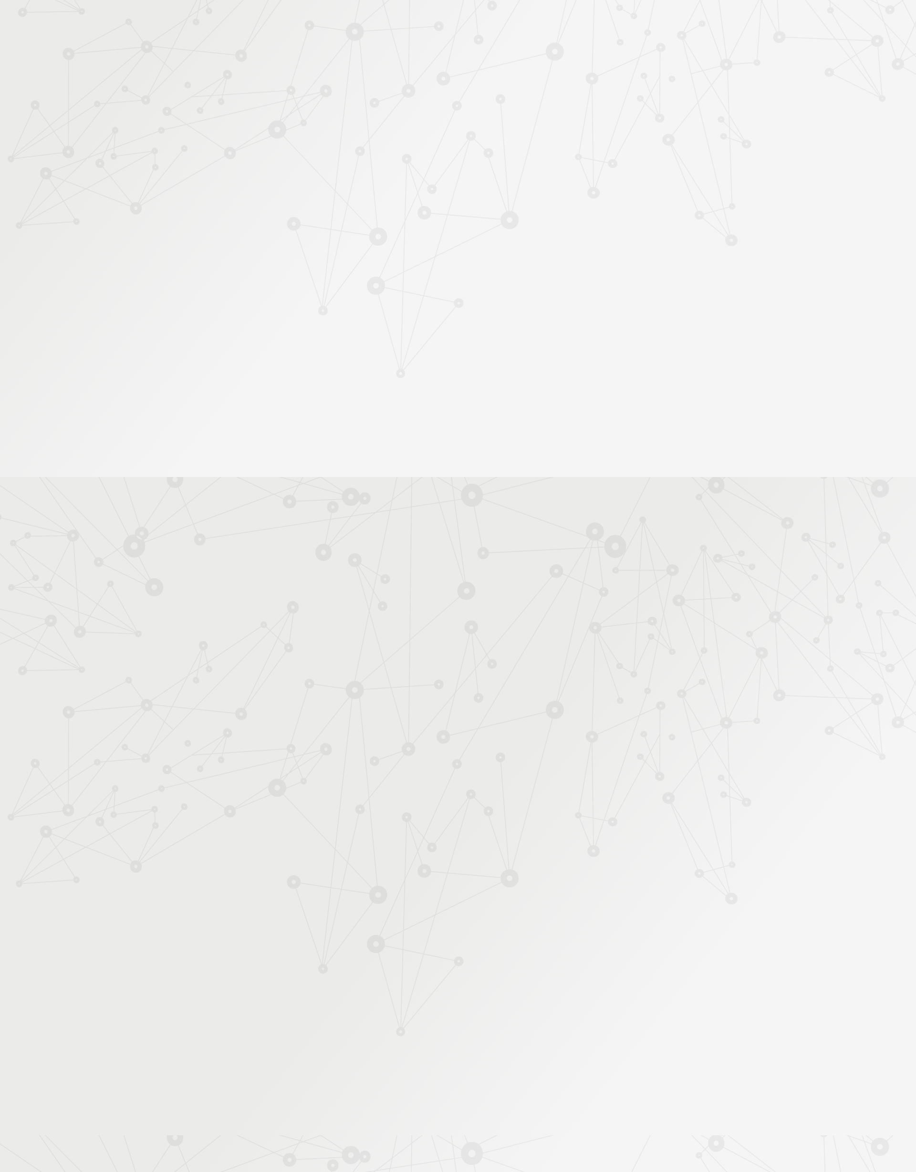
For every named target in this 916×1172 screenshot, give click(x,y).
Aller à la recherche (657, 49)
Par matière (263, 166)
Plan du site (519, 1069)
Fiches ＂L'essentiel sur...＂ (287, 298)
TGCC (405, 633)
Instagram (611, 1070)
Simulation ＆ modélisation (572, 163)
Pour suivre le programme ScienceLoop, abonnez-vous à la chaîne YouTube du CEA (481, 593)
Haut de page (872, 1012)
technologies (492, 642)
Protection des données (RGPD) (345, 1069)
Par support (401, 146)
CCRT (474, 633)
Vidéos (258, 228)
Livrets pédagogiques (278, 314)
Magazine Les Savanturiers (286, 329)
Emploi (563, 20)
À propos (286, 20)
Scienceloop (393, 163)
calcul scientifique (439, 642)
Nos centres (523, 20)
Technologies (436, 163)
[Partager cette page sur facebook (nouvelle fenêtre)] (506, 235)
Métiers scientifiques (570, 124)
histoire (582, 633)
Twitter (600, 1070)
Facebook (589, 1070)
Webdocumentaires (275, 259)
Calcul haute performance (494, 163)
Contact (600, 112)
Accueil (285, 146)
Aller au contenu (552, 49)
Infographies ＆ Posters (281, 344)
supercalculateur (626, 633)
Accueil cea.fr (645, 112)
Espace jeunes (556, 112)
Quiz (255, 244)
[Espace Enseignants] (329, 85)
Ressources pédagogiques (373, 124)
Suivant (661, 1008)
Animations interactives (281, 213)
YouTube (622, 1070)
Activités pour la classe (476, 124)
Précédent (374, 1008)
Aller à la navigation (603, 49)
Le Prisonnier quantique (725, 111)
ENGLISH (669, 20)
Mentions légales (260, 1069)
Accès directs (605, 20)
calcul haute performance (526, 633)
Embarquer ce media (630, 486)
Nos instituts (475, 20)
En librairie (263, 374)
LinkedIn (633, 1070)
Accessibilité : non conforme (448, 1069)
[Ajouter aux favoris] (414, 230)
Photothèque (502, 112)
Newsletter (641, 124)
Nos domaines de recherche (356, 20)
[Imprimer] (365, 230)
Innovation (429, 20)
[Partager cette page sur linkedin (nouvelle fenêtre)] (531, 255)
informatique (385, 642)
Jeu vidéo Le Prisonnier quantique (281, 279)
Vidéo (358, 163)
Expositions (265, 359)
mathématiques (440, 633)
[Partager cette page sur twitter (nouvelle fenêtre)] (409, 255)
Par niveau (261, 182)
